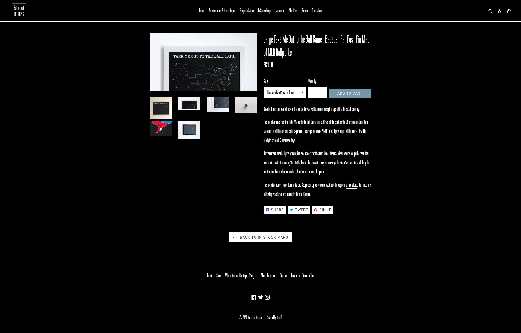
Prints (305, 10)
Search (283, 275)
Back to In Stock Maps (263, 237)
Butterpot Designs (255, 317)
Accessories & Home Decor (222, 10)
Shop (218, 275)
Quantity (312, 80)
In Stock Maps (265, 10)
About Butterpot (268, 275)
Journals (280, 10)
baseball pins (283, 153)
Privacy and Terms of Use (303, 275)
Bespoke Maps (247, 10)
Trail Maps (317, 10)
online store (351, 184)
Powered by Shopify (275, 317)
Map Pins (293, 10)
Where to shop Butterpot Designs (240, 275)
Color (266, 80)
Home (202, 10)
